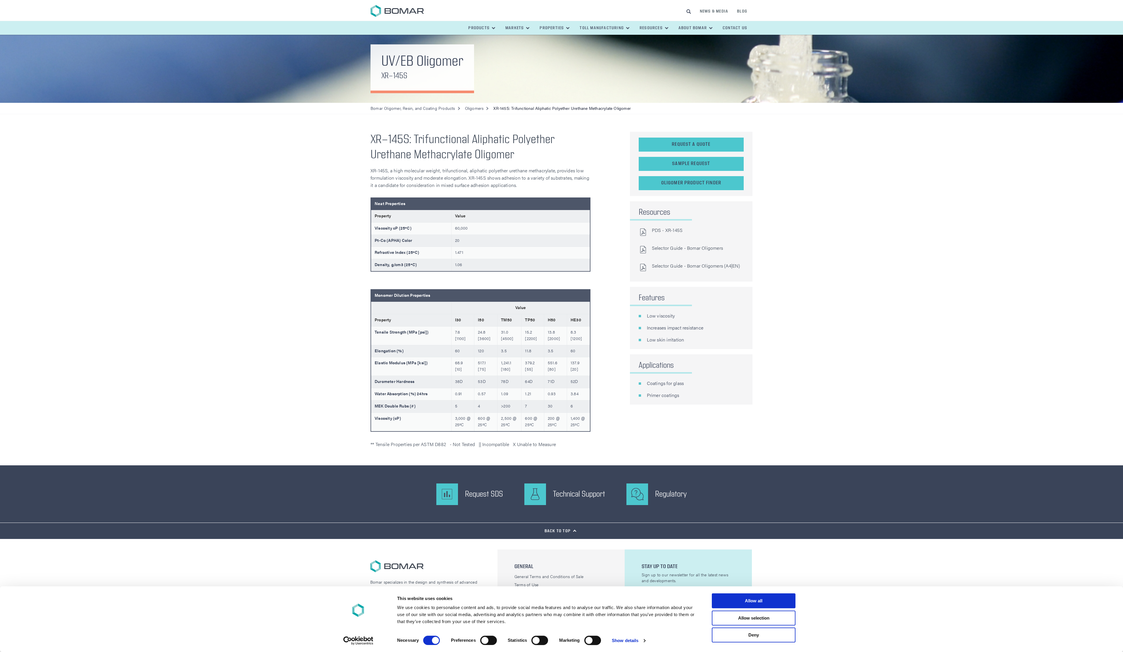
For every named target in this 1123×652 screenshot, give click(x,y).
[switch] (488, 640)
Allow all (753, 600)
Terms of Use (526, 584)
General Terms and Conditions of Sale (548, 576)
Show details (625, 640)
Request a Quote (691, 144)
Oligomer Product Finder (691, 183)
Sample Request (691, 164)
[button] (482, 28)
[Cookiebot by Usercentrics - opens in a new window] (358, 640)
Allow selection (753, 617)
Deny (753, 634)
